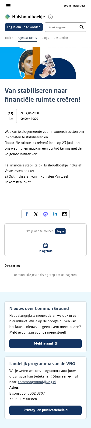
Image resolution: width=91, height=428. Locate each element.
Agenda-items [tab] (27, 38)
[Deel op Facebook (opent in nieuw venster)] (26, 214)
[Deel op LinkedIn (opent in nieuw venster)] (55, 214)
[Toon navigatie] (8, 5)
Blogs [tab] (45, 38)
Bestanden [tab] (61, 38)
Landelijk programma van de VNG (42, 364)
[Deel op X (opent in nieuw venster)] (36, 214)
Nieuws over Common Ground (39, 308)
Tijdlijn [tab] (9, 38)
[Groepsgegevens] (50, 17)
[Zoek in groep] (81, 27)
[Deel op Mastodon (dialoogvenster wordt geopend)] (45, 214)
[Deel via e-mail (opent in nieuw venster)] (64, 214)
